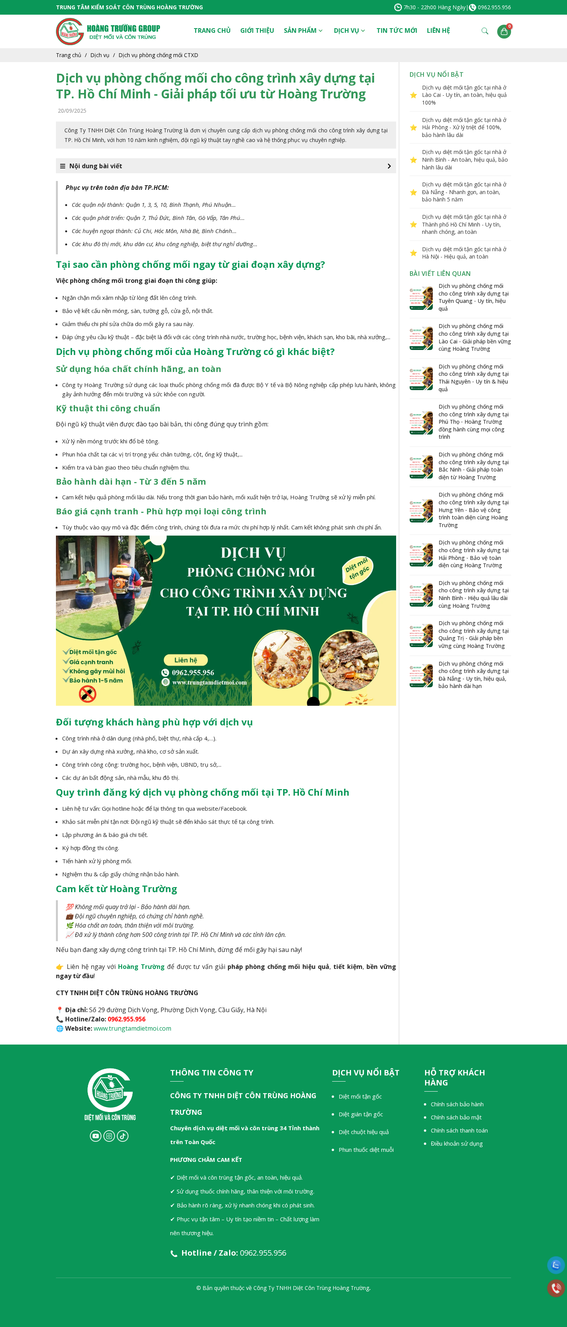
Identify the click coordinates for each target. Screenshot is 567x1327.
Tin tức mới (396, 30)
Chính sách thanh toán (459, 1130)
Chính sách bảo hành (457, 1104)
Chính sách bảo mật (456, 1117)
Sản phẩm (300, 30)
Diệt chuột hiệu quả (364, 1132)
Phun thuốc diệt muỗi (366, 1149)
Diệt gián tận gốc (361, 1114)
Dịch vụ (346, 30)
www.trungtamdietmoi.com (132, 1028)
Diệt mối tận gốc (360, 1096)
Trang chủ (212, 30)
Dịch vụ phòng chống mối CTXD (158, 55)
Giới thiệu (257, 30)
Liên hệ (438, 30)
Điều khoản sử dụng (457, 1143)
